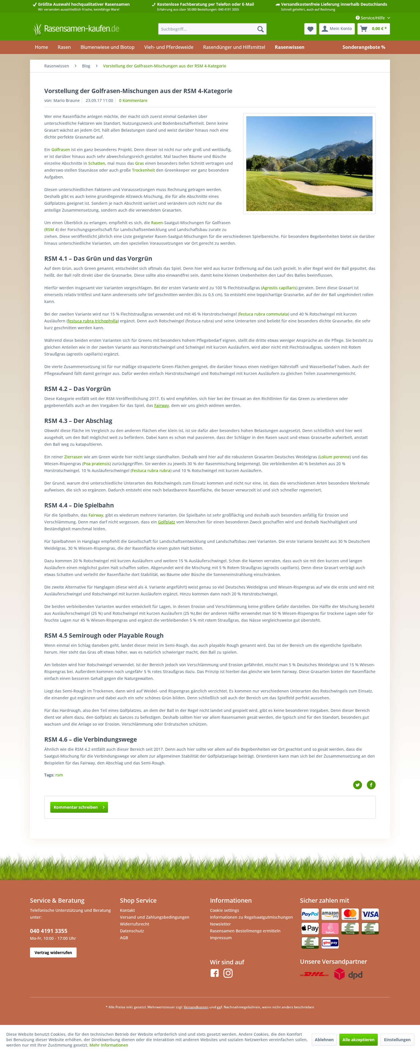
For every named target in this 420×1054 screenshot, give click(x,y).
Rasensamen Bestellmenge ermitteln (245, 930)
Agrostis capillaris (279, 287)
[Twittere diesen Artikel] (360, 785)
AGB (124, 937)
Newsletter (220, 924)
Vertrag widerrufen (53, 952)
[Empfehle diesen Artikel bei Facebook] (371, 785)
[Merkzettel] (310, 29)
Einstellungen (397, 1039)
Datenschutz (132, 930)
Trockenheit (143, 170)
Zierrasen (73, 456)
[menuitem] (212, 29)
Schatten (96, 163)
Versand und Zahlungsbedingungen (154, 917)
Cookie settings (224, 910)
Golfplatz (166, 522)
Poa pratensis (96, 463)
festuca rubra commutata (263, 314)
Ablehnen (324, 1039)
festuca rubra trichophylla (93, 321)
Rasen (157, 222)
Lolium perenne (334, 456)
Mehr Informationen (108, 1045)
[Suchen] (261, 29)
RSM (49, 229)
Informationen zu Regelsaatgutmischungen (251, 917)
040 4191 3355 (48, 931)
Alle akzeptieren (359, 1039)
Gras (139, 163)
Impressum (221, 937)
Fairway (161, 405)
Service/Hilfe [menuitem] (373, 18)
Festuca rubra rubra (151, 470)
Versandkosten (196, 1007)
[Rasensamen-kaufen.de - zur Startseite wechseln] (76, 30)
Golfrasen (60, 149)
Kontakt (127, 910)
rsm (59, 775)
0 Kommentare (133, 100)
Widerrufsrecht (134, 924)
